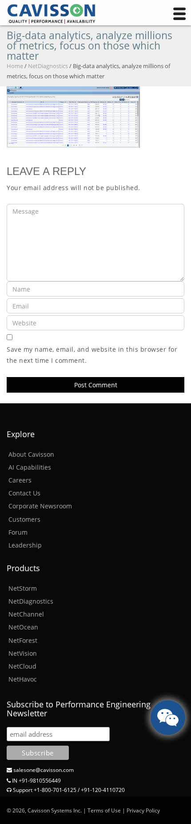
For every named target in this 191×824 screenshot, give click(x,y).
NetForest (22, 640)
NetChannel (26, 614)
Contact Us (24, 493)
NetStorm (22, 588)
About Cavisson (31, 454)
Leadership (25, 545)
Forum (18, 532)
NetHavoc (22, 679)
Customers (24, 519)
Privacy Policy (143, 810)
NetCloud (22, 666)
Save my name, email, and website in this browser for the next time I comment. (92, 355)
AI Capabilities (29, 467)
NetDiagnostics (48, 66)
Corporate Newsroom (40, 506)
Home (15, 66)
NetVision (22, 653)
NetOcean (23, 627)
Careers (20, 480)
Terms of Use (104, 810)
